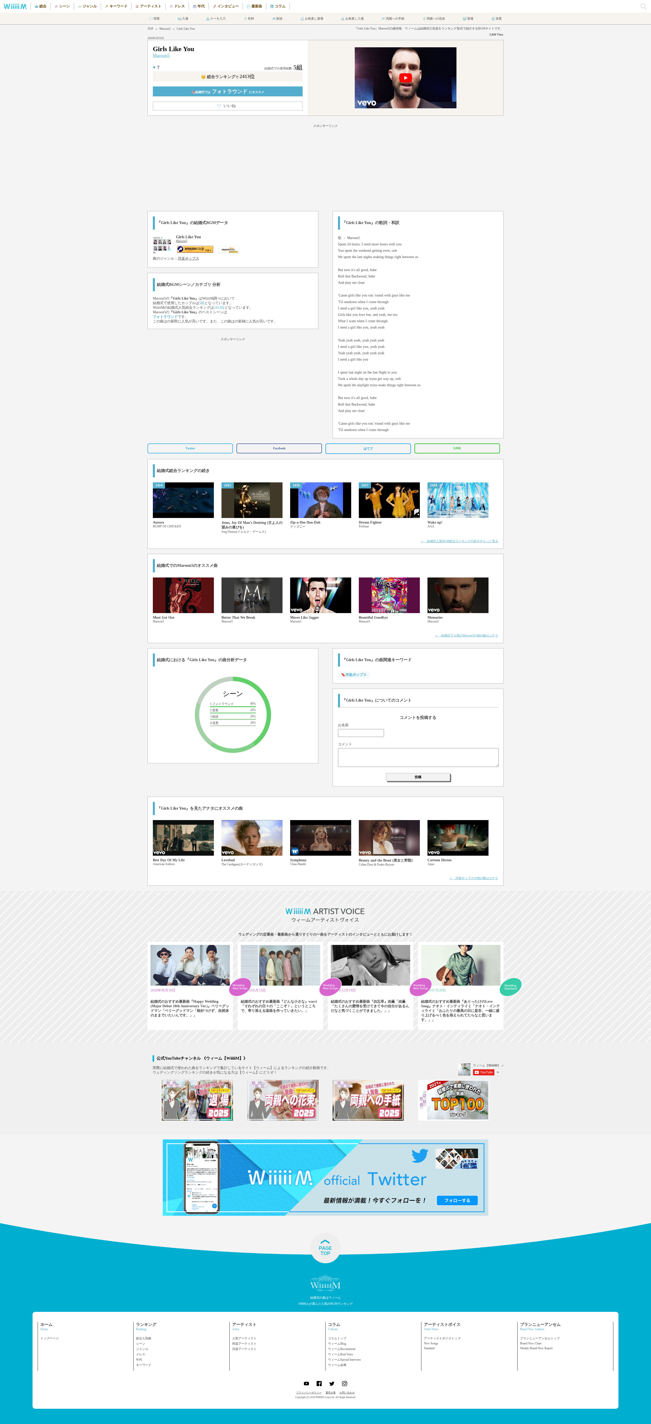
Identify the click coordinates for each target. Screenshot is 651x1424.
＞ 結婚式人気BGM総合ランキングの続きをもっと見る (459, 541)
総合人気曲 (143, 1338)
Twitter (190, 448)
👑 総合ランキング (228, 77)
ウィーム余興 (337, 1365)
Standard (429, 1348)
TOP (150, 29)
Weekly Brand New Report (536, 1348)
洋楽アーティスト (244, 1349)
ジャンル (142, 1349)
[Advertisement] (325, 166)
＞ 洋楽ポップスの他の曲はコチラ (473, 878)
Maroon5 (165, 29)
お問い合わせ (347, 1392)
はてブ (368, 448)
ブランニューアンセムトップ (540, 1338)
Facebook (279, 448)
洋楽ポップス (188, 258)
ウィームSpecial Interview (344, 1359)
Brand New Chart (530, 1343)
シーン (140, 1343)
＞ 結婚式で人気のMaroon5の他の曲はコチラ (466, 635)
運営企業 (331, 1392)
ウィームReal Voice (340, 1354)
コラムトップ (337, 1338)
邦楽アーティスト (244, 1343)
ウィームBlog (337, 1343)
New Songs (431, 1343)
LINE (457, 448)
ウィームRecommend (341, 1349)
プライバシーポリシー (309, 1392)
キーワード (143, 1365)
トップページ (49, 1338)
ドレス (140, 1354)
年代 (139, 1359)
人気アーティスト (244, 1338)
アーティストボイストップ (442, 1338)
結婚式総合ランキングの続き (183, 470)
